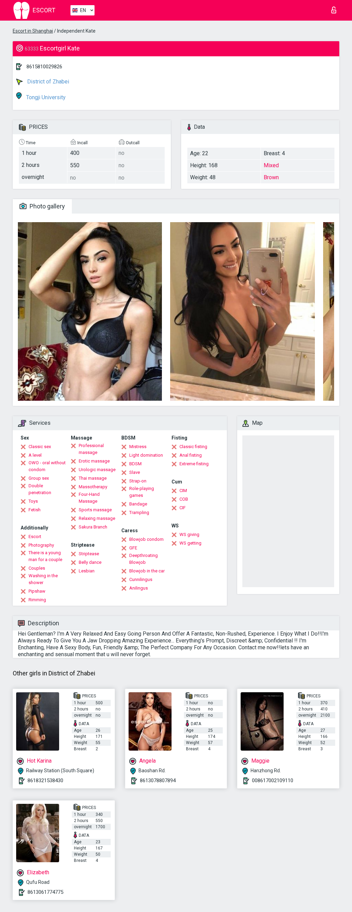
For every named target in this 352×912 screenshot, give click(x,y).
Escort (35, 536)
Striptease (89, 553)
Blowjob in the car (147, 570)
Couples (37, 568)
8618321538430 (45, 780)
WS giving (189, 534)
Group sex (39, 478)
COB (183, 499)
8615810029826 (44, 67)
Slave (134, 472)
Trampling (139, 512)
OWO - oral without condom (47, 466)
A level (35, 455)
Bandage (138, 503)
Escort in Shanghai (33, 31)
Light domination (146, 455)
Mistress (137, 446)
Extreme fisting (194, 463)
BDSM (135, 463)
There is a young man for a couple (45, 556)
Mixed (271, 165)
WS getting (190, 543)
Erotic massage (94, 461)
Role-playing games (141, 492)
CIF (182, 507)
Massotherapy (93, 486)
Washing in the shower (43, 579)
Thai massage (93, 478)
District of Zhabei (47, 81)
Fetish (35, 509)
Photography (41, 545)
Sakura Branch (93, 526)
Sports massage (95, 509)
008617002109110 (272, 780)
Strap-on (137, 480)
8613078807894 (158, 780)
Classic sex (40, 446)
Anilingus (138, 588)
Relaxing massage (97, 518)
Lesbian (87, 570)
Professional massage (91, 449)
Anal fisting (190, 455)
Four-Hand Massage (89, 498)
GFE (133, 547)
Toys (33, 501)
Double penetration (40, 489)
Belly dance (90, 562)
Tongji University (45, 97)
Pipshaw (37, 591)
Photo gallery (46, 206)
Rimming (37, 599)
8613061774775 (45, 892)
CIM (183, 490)
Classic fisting (193, 446)
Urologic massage (97, 469)
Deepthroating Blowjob (143, 559)
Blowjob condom (146, 539)
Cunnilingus (140, 579)
